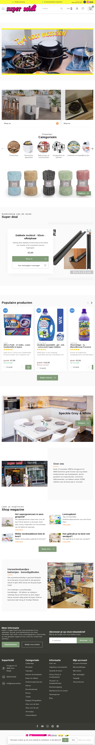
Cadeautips (29, 663)
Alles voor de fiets (32, 704)
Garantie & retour (55, 671)
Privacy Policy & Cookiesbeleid (55, 675)
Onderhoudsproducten (33, 682)
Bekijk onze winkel (32, 644)
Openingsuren (54, 694)
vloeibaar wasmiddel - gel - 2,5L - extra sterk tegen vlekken (51, 346)
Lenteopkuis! (69, 514)
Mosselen (29, 667)
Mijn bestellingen (79, 667)
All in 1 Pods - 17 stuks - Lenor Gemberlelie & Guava (17, 346)
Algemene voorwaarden (58, 667)
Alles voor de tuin (32, 708)
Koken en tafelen (31, 678)
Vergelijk (9, 367)
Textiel (28, 697)
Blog (51, 698)
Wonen (28, 686)
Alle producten (78, 682)
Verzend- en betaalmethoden (55, 682)
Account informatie (80, 663)
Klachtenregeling (55, 687)
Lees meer (19, 530)
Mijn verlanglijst (78, 674)
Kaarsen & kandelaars (33, 674)
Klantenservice (11, 644)
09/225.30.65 (11, 677)
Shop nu (29, 259)
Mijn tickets (77, 671)
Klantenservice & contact (58, 691)
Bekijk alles (46, 549)
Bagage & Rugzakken (33, 700)
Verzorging (29, 711)
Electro (28, 693)
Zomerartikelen (31, 715)
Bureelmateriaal (31, 689)
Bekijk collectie (46, 378)
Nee (73, 740)
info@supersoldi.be (14, 683)
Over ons (52, 663)
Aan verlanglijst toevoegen (29, 265)
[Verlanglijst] (83, 8)
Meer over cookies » (85, 740)
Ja (65, 740)
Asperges (29, 671)
